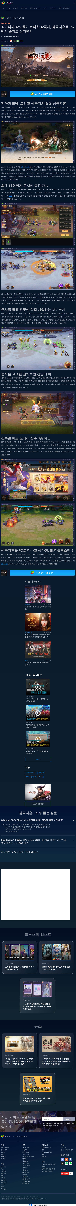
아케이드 (3, 1173)
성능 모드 (25, 1170)
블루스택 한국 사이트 (67, 1150)
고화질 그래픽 (26, 1179)
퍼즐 (2, 1175)
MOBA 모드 (25, 1152)
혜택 (2, 1154)
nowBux (3, 1156)
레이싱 (3, 1178)
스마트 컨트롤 (26, 1165)
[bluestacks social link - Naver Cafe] (70, 1163)
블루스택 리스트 (35, 8)
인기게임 (3, 1166)
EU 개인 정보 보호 (28, 1199)
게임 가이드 (28, 604)
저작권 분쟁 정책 (19, 1199)
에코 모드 (25, 1161)
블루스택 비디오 (64, 8)
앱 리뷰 (15, 8)
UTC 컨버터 (25, 1183)
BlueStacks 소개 (46, 1147)
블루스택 (24, 8)
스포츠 (3, 1184)
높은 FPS (25, 1176)
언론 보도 (44, 1156)
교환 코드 (52, 8)
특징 (23, 1145)
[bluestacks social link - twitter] (62, 1163)
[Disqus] (35, 894)
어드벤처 (3, 1171)
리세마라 (25, 1168)
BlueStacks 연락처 (47, 1152)
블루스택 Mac (5, 1147)
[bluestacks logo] (7, 3)
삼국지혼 (21, 18)
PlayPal (3, 1159)
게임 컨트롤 (25, 1147)
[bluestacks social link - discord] (62, 1159)
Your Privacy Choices (40, 1205)
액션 (2, 1169)
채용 (43, 1154)
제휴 (43, 1150)
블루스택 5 (4, 1150)
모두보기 (38, 759)
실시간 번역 (25, 1163)
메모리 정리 (25, 1172)
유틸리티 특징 (26, 1181)
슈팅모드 (25, 1150)
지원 (62, 1145)
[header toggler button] (74, 3)
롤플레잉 (41, 772)
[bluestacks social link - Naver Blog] (66, 1163)
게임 (8, 8)
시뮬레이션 (4, 1182)
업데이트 (63, 1147)
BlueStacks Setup (37, 777)
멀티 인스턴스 (26, 1154)
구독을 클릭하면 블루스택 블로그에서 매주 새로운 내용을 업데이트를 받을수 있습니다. (58, 1124)
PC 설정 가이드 (30, 772)
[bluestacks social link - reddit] (66, 1159)
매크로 (24, 1159)
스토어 (3, 1152)
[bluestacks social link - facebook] (70, 1159)
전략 (2, 1187)
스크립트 (25, 1174)
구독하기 (69, 1119)
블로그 (9, 18)
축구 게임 (3, 1189)
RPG (27, 777)
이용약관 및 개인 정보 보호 (7, 1199)
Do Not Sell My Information (40, 1199)
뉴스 (44, 8)
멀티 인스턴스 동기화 (28, 1156)
